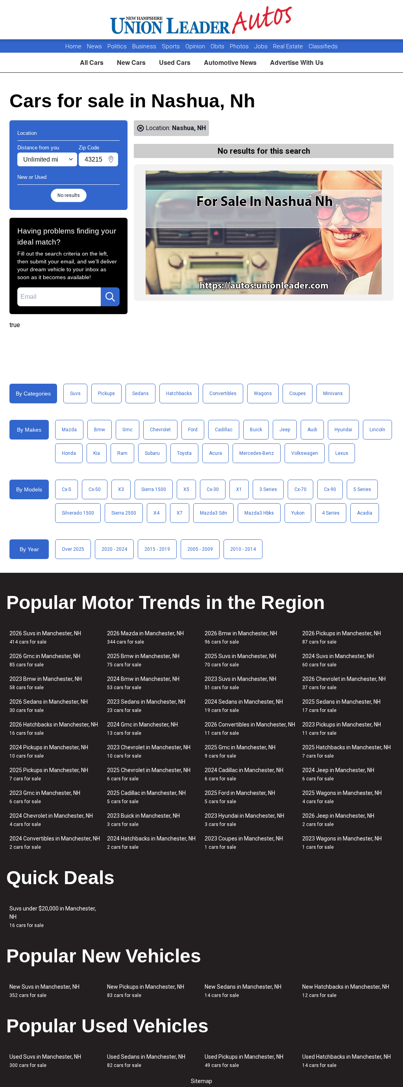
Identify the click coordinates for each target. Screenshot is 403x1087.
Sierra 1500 (153, 489)
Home (73, 46)
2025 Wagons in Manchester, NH (342, 797)
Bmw (99, 429)
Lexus (341, 453)
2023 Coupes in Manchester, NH (244, 842)
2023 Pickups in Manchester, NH (341, 728)
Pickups (106, 393)
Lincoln (377, 429)
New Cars (131, 62)
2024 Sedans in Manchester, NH (244, 706)
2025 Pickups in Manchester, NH (48, 774)
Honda (69, 453)
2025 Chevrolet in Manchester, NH (148, 774)
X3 (121, 489)
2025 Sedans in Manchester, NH (341, 706)
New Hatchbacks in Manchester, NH (345, 991)
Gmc (127, 429)
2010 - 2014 (243, 549)
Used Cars (174, 62)
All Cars (92, 62)
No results (68, 195)
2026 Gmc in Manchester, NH (44, 660)
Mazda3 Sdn (213, 513)
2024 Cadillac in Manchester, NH (244, 774)
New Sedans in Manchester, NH (243, 991)
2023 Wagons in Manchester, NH (342, 842)
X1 (239, 489)
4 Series (331, 513)
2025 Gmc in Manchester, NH (240, 751)
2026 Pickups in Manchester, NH (341, 637)
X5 (186, 489)
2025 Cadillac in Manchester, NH (146, 797)
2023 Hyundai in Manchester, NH (244, 820)
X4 (156, 513)
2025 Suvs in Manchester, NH (240, 660)
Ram (122, 453)
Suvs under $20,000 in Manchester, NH (52, 916)
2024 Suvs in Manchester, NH (338, 660)
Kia (96, 453)
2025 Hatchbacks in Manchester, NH (346, 751)
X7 (180, 513)
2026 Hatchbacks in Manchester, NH (53, 728)
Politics (117, 46)
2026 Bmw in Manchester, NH (241, 637)
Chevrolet (160, 429)
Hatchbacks (179, 393)
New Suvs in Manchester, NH (44, 991)
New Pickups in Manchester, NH (145, 991)
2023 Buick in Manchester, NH (143, 820)
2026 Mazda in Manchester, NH (145, 637)
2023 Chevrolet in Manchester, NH (148, 751)
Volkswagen (304, 453)
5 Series (362, 489)
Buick (256, 429)
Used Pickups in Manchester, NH (244, 1061)
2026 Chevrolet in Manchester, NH (344, 683)
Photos (240, 46)
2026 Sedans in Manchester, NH (48, 706)
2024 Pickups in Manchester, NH (48, 751)
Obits (218, 46)
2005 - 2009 (200, 549)
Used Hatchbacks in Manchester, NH (346, 1061)
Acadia (364, 513)
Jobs (261, 46)
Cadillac (224, 429)
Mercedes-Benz (256, 453)
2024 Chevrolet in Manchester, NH (51, 820)
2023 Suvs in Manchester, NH (240, 683)
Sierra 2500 (123, 513)
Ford (193, 429)
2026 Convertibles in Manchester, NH (250, 728)
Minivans (333, 393)
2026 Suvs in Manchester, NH (45, 637)
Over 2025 (73, 549)
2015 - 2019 (157, 549)
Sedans (140, 393)
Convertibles (223, 393)
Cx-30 (213, 489)
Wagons (263, 393)
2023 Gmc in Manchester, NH (44, 797)
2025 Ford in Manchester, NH (240, 797)
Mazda (69, 429)
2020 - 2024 (114, 549)
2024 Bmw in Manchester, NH (143, 683)
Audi (312, 429)
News (94, 46)
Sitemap (201, 1081)
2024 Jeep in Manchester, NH (338, 774)
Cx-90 (330, 489)
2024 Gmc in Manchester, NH (142, 728)
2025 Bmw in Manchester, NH (143, 660)
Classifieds (323, 46)
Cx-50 (95, 489)
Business (145, 46)
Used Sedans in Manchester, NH (146, 1061)
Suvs (75, 393)
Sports (171, 46)
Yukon (298, 513)
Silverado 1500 (78, 513)
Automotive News (230, 62)
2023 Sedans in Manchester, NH (146, 706)
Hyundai (343, 429)
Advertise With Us (297, 62)
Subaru (152, 453)
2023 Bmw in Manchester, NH (45, 683)
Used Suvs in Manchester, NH (45, 1061)
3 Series (268, 489)
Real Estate (289, 46)
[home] (201, 19)
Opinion (196, 46)
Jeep (284, 429)
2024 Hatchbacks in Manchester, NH (151, 842)
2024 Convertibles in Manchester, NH (54, 842)
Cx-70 (300, 489)
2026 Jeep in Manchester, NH (338, 820)
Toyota (184, 453)
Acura (215, 453)
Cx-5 (66, 489)
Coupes (297, 393)
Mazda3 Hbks (259, 513)
